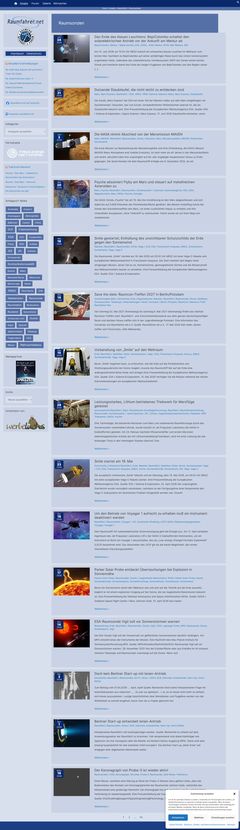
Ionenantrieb (179, 677)
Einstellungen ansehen (223, 817)
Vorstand (153, 302)
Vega (140, 246)
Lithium (153, 413)
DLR (10, 229)
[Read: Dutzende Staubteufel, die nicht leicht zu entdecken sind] (72, 101)
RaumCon (183, 302)
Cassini (26, 222)
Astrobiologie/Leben (105, 298)
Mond (27, 283)
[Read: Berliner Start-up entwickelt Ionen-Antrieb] (72, 733)
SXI (181, 468)
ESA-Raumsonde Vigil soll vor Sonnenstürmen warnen (137, 622)
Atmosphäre (32, 216)
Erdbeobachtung (28, 229)
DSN (191, 190)
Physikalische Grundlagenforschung (148, 410)
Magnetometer (102, 193)
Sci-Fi (137, 677)
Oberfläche (27, 291)
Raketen (98, 246)
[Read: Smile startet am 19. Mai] (72, 473)
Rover (193, 298)
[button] (234, 793)
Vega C (119, 249)
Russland (13, 311)
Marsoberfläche (16, 277)
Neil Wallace (176, 45)
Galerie (47, 3)
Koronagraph (122, 774)
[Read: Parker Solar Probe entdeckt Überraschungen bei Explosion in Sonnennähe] (72, 581)
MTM (166, 45)
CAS (148, 246)
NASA (12, 290)
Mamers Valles (166, 94)
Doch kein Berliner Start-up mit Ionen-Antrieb (130, 674)
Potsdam (172, 302)
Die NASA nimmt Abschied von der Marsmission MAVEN (138, 134)
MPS (183, 625)
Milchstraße (13, 283)
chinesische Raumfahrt (120, 465)
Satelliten (202, 298)
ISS (10, 250)
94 (141, 817)
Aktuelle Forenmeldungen (23, 63)
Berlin (163, 302)
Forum (35, 3)
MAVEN (105, 138)
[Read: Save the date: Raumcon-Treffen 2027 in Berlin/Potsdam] (72, 306)
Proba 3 (144, 774)
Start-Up (192, 677)
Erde (132, 298)
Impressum (231, 824)
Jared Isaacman (135, 413)
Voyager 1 (109, 525)
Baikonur (12, 222)
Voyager (125, 521)
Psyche (104, 190)
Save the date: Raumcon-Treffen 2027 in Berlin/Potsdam (139, 294)
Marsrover (34, 277)
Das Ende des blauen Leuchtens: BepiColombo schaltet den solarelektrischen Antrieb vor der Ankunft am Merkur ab (141, 39)
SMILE (184, 246)
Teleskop (32, 331)
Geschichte (100, 677)
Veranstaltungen (131, 302)
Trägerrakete (14, 338)
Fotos (11, 244)
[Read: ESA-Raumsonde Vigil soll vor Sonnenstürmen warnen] (72, 633)
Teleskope (116, 302)
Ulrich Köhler (177, 725)
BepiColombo (101, 45)
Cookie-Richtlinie (176, 824)
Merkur (113, 45)
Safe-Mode (169, 774)
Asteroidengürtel (173, 190)
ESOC (144, 45)
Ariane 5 (27, 209)
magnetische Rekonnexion (153, 578)
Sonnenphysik (156, 581)
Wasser (11, 345)
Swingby (137, 193)
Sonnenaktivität (102, 357)
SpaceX (23, 325)
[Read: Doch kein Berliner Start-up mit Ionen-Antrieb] (72, 685)
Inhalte (24, 3)
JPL (20, 250)
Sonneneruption (120, 581)
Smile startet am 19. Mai (113, 461)
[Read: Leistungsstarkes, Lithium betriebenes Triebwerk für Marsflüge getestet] (72, 413)
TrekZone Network (19, 167)
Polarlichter (196, 138)
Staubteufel (196, 94)
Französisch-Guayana (168, 246)
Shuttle (34, 318)
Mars (23, 271)
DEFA (153, 677)
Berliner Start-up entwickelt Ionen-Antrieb (127, 721)
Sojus (10, 325)
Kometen (150, 138)
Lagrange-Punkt (171, 625)
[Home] (15, 3)
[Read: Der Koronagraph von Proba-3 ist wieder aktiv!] (72, 782)
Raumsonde (35, 298)
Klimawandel (14, 257)
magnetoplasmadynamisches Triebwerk (179, 413)
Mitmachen (60, 3)
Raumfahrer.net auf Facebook (24, 103)
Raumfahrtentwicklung (192, 410)
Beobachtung (101, 625)
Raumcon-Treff (197, 302)
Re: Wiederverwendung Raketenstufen (25, 92)
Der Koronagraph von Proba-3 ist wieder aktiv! (131, 770)
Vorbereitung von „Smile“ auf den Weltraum (128, 350)
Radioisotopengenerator (187, 521)
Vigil (152, 625)
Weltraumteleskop (30, 344)
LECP (163, 521)
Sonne (140, 138)
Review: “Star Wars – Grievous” (21, 182)
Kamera (32, 251)
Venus (145, 677)
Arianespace (14, 216)
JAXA (151, 45)
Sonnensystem (144, 190)
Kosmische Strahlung (148, 521)
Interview (167, 677)
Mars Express (108, 94)
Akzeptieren (178, 817)
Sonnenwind (100, 141)
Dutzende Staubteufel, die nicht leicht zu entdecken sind (139, 90)
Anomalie (13, 209)
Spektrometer (15, 331)
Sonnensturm (195, 246)
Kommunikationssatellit (21, 264)
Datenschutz (34, 53)
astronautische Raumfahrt (108, 410)
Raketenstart (15, 298)
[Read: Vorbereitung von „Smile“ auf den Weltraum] (72, 361)
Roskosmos (33, 305)
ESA (11, 237)
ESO (22, 237)
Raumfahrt (121, 94)
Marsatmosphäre (171, 138)
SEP (186, 45)
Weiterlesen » (101, 77)
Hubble (33, 244)
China (38, 222)
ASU (185, 190)
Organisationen (144, 298)
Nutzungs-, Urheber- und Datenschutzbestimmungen (204, 824)
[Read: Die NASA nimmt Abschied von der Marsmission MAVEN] (72, 146)
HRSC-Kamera (149, 94)
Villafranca (182, 774)
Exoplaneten (35, 237)
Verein (144, 302)
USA (28, 338)
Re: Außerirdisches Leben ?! (19, 78)
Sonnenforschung (139, 581)
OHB (40, 291)
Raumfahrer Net (102, 305)
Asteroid (158, 190)
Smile (134, 246)
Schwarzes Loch (16, 318)
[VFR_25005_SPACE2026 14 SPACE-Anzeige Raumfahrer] (25, 372)
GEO (21, 244)
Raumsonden (129, 138)
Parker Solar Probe (104, 578)
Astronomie (123, 298)
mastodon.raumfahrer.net (21, 114)
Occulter (134, 774)
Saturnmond (29, 312)
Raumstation (14, 305)
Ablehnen (199, 817)
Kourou (11, 271)
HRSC (138, 94)
